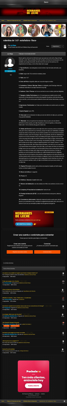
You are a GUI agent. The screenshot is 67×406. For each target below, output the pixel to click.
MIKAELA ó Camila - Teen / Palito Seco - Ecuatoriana (16, 297)
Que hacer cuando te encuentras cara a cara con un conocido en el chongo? (23, 306)
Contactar (37, 394)
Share (47, 46)
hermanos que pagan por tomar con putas (13, 332)
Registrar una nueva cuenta (20, 251)
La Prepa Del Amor (23, 350)
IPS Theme (24, 394)
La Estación (21, 299)
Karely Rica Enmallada (8, 349)
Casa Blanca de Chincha (29, 291)
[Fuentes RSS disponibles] (64, 401)
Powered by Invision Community (33, 397)
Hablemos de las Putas (30, 274)
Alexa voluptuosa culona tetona (10, 289)
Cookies (43, 394)
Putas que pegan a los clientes (10, 281)
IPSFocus (31, 394)
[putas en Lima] (33, 11)
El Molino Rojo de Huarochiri (30, 47)
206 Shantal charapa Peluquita (10, 322)
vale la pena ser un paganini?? (10, 340)
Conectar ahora (47, 251)
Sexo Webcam (46, 2)
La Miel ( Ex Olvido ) (26, 324)
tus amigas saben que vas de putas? (12, 314)
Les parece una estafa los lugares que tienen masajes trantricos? (20, 273)
